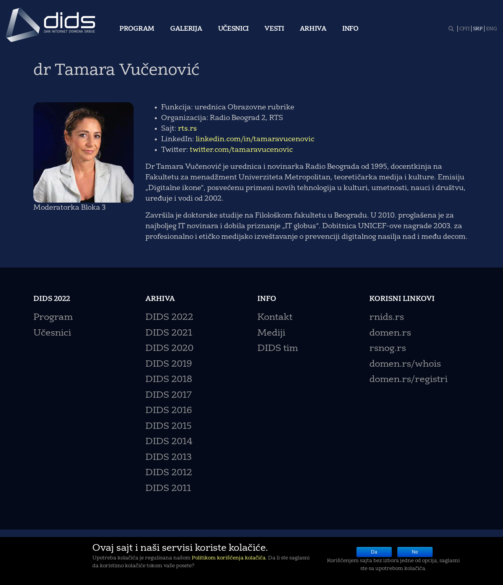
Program (136, 29)
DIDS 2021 (168, 333)
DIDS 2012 (168, 473)
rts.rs (187, 128)
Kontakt (274, 317)
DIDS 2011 (168, 488)
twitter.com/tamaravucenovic (241, 149)
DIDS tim (277, 348)
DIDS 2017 (168, 395)
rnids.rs (386, 317)
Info (350, 29)
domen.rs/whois (405, 364)
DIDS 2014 (169, 442)
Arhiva (313, 29)
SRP (478, 29)
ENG (491, 29)
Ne (415, 552)
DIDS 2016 (168, 410)
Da (374, 552)
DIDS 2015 (168, 426)
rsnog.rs (387, 348)
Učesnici (233, 29)
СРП (464, 29)
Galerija (186, 29)
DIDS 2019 (168, 364)
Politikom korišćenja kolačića (229, 558)
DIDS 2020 (169, 348)
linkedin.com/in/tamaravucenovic (255, 139)
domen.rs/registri (408, 379)
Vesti (274, 29)
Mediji (271, 333)
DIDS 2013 (168, 457)
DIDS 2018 (168, 379)
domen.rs (390, 333)
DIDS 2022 (169, 317)
